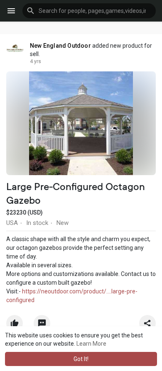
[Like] (81, 325)
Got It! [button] (81, 359)
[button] (89, 10)
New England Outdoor (60, 45)
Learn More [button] (91, 343)
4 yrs (35, 61)
